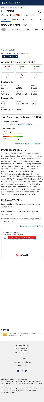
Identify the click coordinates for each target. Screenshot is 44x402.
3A (28, 29)
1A (23, 29)
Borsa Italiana (13, 8)
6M (18, 29)
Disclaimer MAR (14, 390)
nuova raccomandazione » (20, 124)
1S (8, 29)
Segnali (24, 19)
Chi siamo (22, 359)
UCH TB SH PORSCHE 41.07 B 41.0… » (22, 237)
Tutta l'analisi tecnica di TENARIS (27, 143)
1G (3, 29)
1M (13, 29)
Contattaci (22, 366)
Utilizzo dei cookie (9, 392)
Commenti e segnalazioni (22, 362)
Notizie (15, 19)
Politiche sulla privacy (29, 390)
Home (3, 8)
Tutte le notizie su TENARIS (30, 226)
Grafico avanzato (10, 56)
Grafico (6, 19)
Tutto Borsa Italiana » (9, 50)
